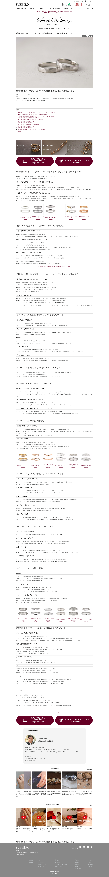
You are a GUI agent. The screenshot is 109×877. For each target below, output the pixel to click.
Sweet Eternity (41, 862)
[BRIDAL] (33, 8)
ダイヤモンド (52, 28)
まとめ (19, 131)
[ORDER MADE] (55, 8)
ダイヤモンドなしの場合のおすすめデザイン (28, 126)
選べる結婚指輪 (58, 862)
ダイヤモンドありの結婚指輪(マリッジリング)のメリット (31, 117)
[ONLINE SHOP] (21, 8)
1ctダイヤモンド (42, 860)
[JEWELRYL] (43, 8)
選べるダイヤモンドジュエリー (62, 864)
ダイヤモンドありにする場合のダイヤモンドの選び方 (30, 119)
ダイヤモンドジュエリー (44, 868)
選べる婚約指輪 (58, 860)
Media (62, 28)
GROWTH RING (58, 866)
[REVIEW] (90, 8)
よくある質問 (78, 868)
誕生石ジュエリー (42, 866)
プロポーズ (89, 866)
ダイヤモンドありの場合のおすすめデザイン (28, 121)
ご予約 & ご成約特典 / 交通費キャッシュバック (54, 11)
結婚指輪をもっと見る (54, 713)
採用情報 (77, 864)
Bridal (73, 848)
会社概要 (77, 862)
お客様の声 (89, 862)
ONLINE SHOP (19, 860)
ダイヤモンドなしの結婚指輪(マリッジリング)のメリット (31, 124)
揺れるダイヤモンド (42, 864)
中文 (82, 1)
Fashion (76, 848)
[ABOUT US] (68, 8)
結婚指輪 (41, 28)
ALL (69, 28)
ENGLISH (76, 1)
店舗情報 (77, 860)
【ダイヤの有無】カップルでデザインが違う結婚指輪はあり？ (32, 114)
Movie (65, 28)
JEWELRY (40, 858)
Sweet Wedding (90, 864)
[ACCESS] (79, 8)
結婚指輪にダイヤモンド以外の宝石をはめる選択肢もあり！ (32, 129)
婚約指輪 (46, 28)
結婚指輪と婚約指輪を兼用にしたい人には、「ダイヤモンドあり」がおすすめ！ (36, 116)
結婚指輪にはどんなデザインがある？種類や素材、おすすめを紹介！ (54, 266)
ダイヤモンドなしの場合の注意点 (25, 127)
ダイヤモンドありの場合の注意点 (25, 122)
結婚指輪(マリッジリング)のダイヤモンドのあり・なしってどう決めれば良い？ (36, 112)
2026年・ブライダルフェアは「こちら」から (54, 12)
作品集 (76, 866)
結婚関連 (58, 28)
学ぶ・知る (89, 860)
